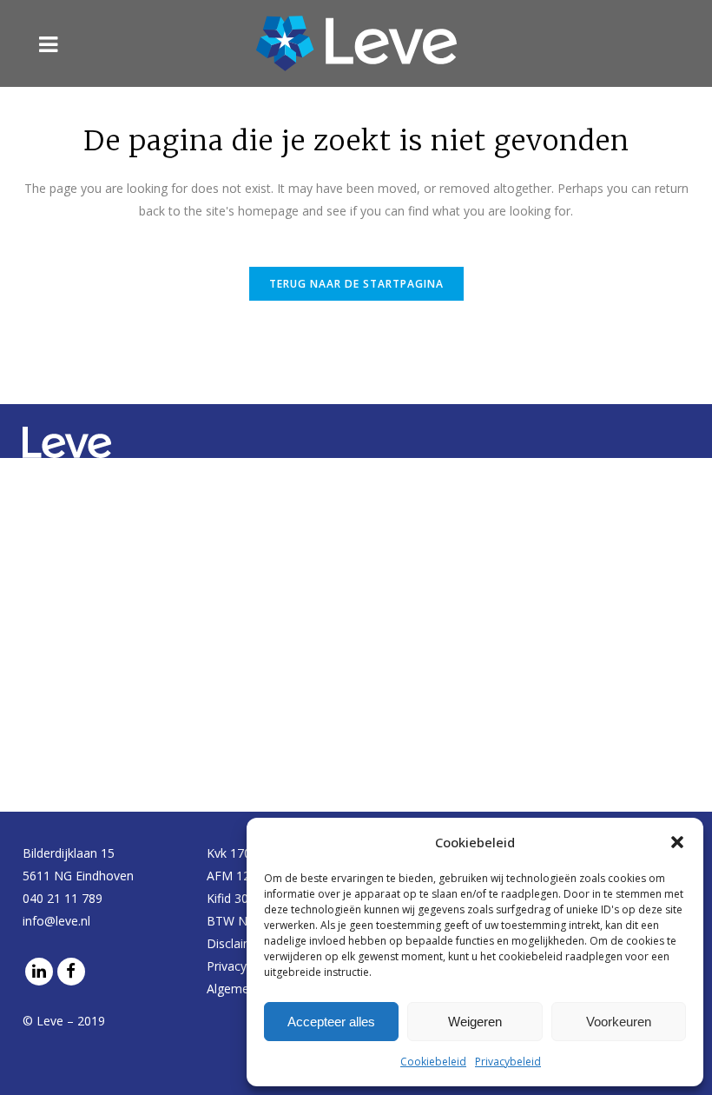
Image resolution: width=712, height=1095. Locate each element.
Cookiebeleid (433, 1061)
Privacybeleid (508, 1061)
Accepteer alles (331, 1021)
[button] (677, 842)
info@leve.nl (56, 920)
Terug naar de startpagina (356, 283)
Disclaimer (236, 943)
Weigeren (475, 1021)
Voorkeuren (618, 1021)
